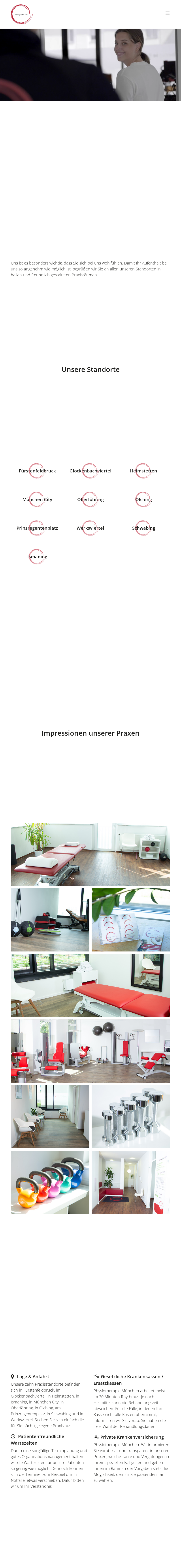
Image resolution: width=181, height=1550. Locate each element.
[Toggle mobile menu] (168, 13)
